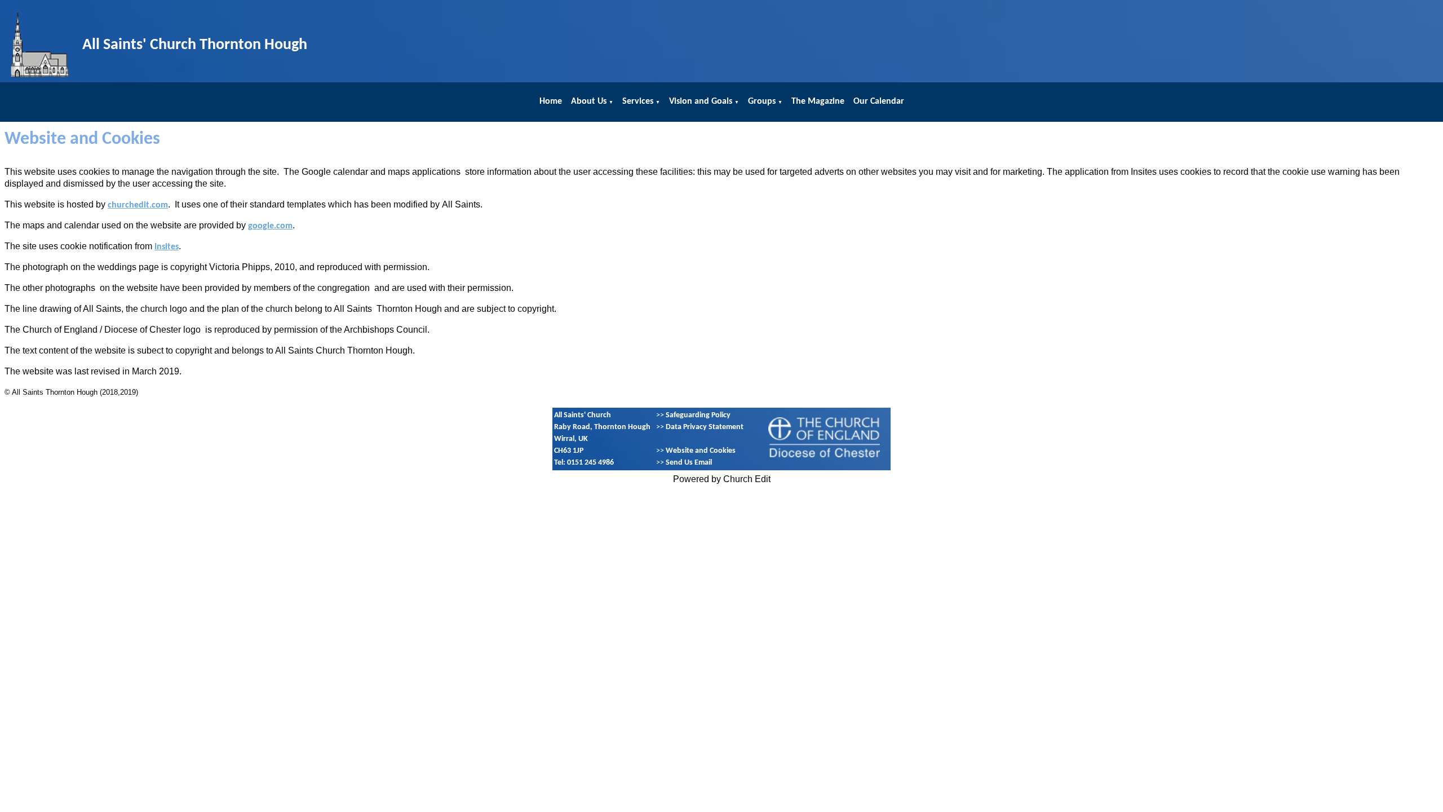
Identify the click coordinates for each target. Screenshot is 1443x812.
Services (637, 101)
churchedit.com (138, 205)
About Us (589, 101)
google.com (270, 226)
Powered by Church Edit (722, 479)
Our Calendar (878, 101)
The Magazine (817, 101)
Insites (166, 246)
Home (550, 101)
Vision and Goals (700, 101)
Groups (762, 101)
